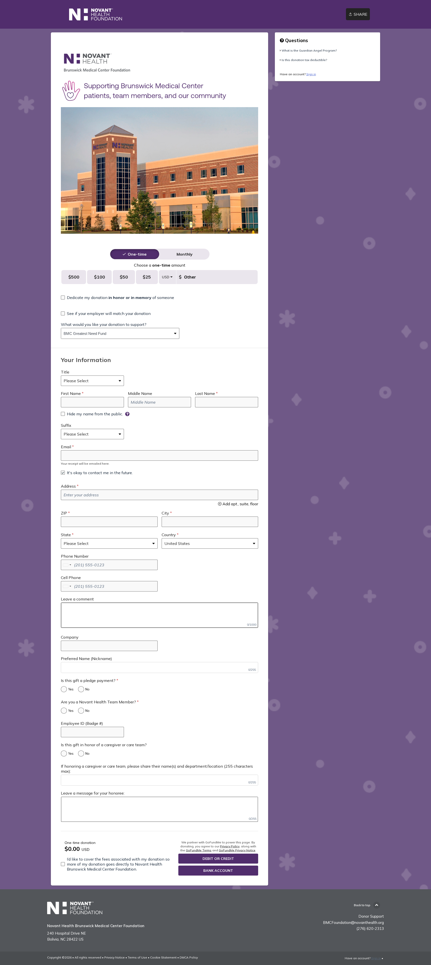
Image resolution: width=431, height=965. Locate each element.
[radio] (137, 254)
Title (65, 372)
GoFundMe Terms (199, 850)
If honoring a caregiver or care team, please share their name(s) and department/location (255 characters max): (157, 769)
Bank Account (218, 870)
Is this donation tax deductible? (304, 60)
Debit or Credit (218, 858)
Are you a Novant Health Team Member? (98, 701)
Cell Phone (71, 577)
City (165, 513)
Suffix (66, 425)
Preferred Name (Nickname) (86, 658)
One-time (137, 254)
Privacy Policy (229, 846)
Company (70, 637)
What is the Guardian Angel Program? (309, 50)
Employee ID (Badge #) (82, 723)
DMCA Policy (189, 957)
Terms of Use (137, 957)
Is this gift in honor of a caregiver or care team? (104, 744)
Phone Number (75, 556)
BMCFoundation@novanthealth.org (353, 922)
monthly (185, 254)
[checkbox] (117, 297)
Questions (296, 40)
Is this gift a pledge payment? (88, 680)
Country (169, 534)
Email (66, 446)
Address (68, 486)
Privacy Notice (114, 957)
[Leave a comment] (159, 615)
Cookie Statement (163, 957)
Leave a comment (77, 598)
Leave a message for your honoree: (92, 793)
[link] (96, 14)
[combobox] (116, 333)
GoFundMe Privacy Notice (237, 850)
